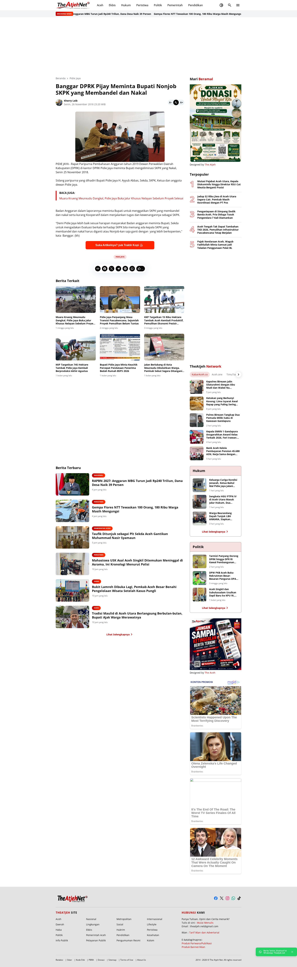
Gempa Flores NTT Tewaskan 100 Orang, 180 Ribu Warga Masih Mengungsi (178, 13)
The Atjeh (210, 164)
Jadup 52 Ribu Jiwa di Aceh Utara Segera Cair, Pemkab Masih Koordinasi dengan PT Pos (216, 199)
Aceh (100, 5)
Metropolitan (124, 919)
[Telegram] (118, 268)
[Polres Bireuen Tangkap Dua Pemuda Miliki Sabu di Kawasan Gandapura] (197, 420)
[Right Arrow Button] (238, 374)
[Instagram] (227, 898)
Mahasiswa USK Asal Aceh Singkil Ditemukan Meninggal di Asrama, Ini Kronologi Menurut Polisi (137, 562)
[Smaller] (170, 102)
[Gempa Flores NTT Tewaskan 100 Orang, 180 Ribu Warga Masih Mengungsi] (72, 511)
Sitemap (112, 959)
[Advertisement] (148, 47)
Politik (158, 5)
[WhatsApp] (132, 268)
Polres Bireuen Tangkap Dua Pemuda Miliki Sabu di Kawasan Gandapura (223, 418)
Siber (69, 959)
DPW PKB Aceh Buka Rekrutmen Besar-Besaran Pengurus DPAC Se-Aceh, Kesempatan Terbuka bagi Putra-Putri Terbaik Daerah (223, 576)
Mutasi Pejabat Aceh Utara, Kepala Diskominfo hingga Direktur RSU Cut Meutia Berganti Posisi (219, 184)
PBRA (91, 959)
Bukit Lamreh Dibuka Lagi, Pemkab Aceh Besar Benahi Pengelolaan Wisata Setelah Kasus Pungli (134, 589)
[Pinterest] (125, 268)
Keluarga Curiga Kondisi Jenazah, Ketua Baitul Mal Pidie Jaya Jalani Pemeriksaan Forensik (223, 483)
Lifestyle (151, 924)
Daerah (60, 924)
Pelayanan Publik (96, 940)
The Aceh (210, 672)
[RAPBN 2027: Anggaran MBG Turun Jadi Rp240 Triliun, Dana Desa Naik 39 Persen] (72, 484)
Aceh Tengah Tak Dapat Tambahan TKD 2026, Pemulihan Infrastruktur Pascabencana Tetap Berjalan (218, 229)
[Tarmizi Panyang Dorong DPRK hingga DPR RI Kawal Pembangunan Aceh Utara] (199, 561)
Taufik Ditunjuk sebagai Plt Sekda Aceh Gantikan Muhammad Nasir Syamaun (130, 536)
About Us (141, 959)
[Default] (176, 102)
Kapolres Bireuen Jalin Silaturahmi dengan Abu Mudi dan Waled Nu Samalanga (220, 384)
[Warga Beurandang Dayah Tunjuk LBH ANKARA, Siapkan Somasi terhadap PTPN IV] (199, 518)
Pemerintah (175, 5)
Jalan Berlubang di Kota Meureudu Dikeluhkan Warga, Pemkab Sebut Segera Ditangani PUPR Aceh (163, 368)
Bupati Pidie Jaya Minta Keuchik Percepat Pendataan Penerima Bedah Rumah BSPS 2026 (119, 367)
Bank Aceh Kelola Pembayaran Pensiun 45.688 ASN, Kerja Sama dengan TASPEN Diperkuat (223, 451)
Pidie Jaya (120, 257)
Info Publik (62, 940)
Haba (59, 929)
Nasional (98, 475)
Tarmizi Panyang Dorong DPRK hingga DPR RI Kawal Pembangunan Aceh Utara (223, 559)
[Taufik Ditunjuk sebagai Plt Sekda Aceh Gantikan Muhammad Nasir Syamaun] (72, 537)
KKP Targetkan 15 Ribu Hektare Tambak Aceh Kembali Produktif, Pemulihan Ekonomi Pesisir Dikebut (163, 320)
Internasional (154, 919)
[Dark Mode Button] (221, 5)
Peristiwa (142, 5)
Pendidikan (195, 5)
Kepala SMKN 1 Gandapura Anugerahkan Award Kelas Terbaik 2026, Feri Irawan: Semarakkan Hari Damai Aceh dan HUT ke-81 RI (222, 434)
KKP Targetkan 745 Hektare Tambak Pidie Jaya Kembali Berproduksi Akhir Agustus (72, 367)
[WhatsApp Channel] (233, 898)
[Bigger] (181, 102)
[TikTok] (239, 898)
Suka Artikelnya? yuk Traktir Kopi (117, 245)
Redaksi (59, 959)
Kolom (150, 940)
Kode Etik (80, 959)
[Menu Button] (237, 5)
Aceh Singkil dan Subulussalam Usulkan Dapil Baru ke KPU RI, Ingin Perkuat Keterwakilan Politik (222, 592)
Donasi (101, 959)
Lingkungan (93, 924)
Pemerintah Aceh (102, 528)
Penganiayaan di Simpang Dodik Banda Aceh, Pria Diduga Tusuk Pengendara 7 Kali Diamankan (216, 214)
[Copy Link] (98, 268)
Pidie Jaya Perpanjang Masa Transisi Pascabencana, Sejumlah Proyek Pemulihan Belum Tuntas (119, 320)
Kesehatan (153, 935)
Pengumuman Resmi (128, 940)
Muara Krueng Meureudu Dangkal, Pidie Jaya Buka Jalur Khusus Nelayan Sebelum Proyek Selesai (121, 198)
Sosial (120, 924)
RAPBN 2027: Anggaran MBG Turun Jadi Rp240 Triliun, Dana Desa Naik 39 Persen (84, 13)
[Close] (292, 952)
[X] (111, 268)
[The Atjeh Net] (73, 5)
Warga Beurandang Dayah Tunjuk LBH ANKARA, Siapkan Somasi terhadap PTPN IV (222, 516)
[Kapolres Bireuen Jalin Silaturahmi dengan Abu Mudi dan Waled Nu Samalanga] (197, 387)
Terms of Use (126, 959)
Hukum (126, 5)
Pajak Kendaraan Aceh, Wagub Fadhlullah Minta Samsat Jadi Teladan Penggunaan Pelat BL (215, 244)
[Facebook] (104, 268)
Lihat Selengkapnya (118, 634)
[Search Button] (229, 5)
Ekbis (112, 5)
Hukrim (121, 929)
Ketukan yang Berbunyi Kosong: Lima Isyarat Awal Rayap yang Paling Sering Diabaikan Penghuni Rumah (222, 401)
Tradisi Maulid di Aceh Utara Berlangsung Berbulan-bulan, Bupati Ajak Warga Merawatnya (137, 615)
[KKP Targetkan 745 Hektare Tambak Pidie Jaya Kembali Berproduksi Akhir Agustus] (76, 347)
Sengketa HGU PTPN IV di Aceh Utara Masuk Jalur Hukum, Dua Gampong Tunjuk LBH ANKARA (222, 499)
